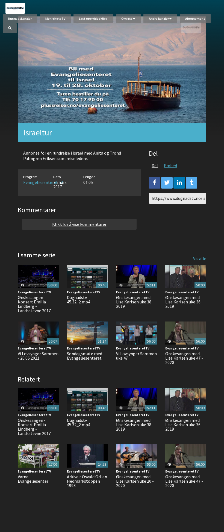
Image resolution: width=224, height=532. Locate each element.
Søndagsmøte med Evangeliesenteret (84, 356)
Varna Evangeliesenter (33, 479)
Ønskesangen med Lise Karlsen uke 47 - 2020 (184, 358)
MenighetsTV (55, 18)
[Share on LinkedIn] (179, 183)
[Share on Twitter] (167, 183)
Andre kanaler (159, 18)
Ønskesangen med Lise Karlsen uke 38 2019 (133, 302)
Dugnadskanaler (20, 18)
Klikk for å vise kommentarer (79, 224)
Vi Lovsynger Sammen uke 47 (136, 356)
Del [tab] (155, 165)
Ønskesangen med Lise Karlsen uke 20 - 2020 (135, 481)
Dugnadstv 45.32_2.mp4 (78, 300)
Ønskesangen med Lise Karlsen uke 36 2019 (183, 302)
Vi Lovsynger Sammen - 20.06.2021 (38, 356)
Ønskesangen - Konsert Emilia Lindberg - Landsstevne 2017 (34, 304)
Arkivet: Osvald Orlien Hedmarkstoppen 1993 (87, 481)
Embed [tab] (170, 165)
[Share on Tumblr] (191, 183)
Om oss (126, 18)
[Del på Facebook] (154, 183)
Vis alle (199, 258)
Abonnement (195, 18)
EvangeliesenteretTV (43, 182)
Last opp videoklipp (93, 18)
